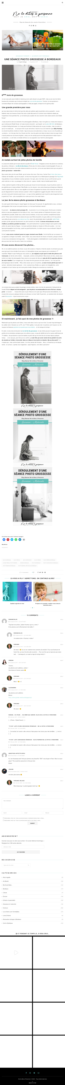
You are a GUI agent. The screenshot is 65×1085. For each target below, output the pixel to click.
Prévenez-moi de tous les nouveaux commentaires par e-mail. (24, 818)
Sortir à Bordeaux (33, 923)
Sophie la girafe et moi (17, 603)
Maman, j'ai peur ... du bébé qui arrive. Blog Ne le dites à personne (32, 715)
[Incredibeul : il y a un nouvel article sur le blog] (49, 1052)
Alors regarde (33, 877)
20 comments (17, 48)
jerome (11, 769)
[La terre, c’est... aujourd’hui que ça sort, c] (49, 953)
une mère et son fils (23, 219)
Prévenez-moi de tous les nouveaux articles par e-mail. (22, 820)
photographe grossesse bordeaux (27, 565)
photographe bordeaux (9, 565)
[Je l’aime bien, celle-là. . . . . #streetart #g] (16, 1052)
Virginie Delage (23, 62)
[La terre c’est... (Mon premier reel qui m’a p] (16, 953)
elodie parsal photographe (10, 562)
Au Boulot (33, 881)
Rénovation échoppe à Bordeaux (33, 919)
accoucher (9, 296)
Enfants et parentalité (33, 900)
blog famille (17, 560)
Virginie (16, 644)
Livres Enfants (33, 915)
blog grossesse (27, 560)
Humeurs (33, 908)
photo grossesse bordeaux (50, 562)
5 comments (48, 48)
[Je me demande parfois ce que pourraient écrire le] (49, 986)
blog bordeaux (7, 560)
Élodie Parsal (34, 163)
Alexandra (12, 687)
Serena (11, 660)
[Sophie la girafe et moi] (17, 591)
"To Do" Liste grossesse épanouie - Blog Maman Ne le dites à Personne (34, 739)
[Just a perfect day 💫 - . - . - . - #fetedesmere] (49, 1019)
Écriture (33, 896)
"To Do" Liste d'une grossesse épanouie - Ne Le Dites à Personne (31, 726)
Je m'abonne (21, 852)
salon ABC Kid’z (50, 124)
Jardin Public (56, 219)
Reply (61, 619)
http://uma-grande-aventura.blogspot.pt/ (20, 697)
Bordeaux (33, 889)
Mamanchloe (13, 619)
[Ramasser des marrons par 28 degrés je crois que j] (16, 986)
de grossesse (36, 101)
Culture (33, 892)
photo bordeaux (36, 562)
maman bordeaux (24, 562)
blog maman (37, 560)
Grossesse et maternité (22, 56)
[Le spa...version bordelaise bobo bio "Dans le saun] (16, 1019)
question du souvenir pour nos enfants (24, 327)
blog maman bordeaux (49, 560)
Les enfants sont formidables (40, 56)
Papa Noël (60, 176)
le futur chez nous (55, 174)
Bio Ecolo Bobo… (33, 885)
